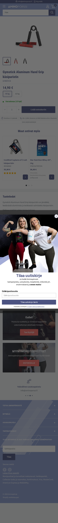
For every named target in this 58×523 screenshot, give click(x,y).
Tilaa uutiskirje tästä (29, 302)
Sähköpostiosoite (10, 291)
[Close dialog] (56, 216)
